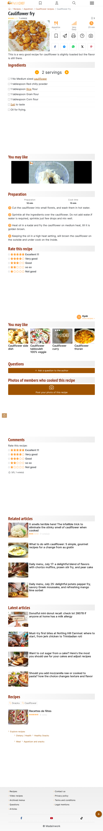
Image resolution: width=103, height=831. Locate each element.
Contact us (60, 791)
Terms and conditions (65, 800)
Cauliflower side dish (18, 347)
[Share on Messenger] (64, 46)
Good (28, 262)
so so (28, 267)
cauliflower (40, 78)
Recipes (13, 791)
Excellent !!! (32, 254)
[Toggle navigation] (91, 3)
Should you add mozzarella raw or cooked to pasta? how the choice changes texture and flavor (61, 675)
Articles (13, 809)
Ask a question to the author (52, 370)
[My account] (57, 3)
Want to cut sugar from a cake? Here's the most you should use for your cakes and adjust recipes (60, 655)
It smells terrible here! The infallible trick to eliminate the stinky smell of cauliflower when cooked (58, 527)
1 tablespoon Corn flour (24, 99)
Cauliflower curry (59, 347)
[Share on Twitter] (82, 46)
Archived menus (17, 800)
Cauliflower (31, 703)
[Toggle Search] (74, 3)
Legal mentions (62, 804)
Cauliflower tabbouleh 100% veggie (38, 349)
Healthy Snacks (41, 735)
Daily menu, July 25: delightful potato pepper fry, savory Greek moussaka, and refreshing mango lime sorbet (60, 587)
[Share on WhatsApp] (73, 46)
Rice (29, 89)
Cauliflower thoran (81, 347)
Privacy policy (61, 796)
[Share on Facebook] (55, 46)
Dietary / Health (23, 735)
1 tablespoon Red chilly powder (29, 83)
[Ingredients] (4, 415)
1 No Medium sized (29, 78)
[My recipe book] (40, 3)
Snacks (16, 703)
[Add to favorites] (56, 36)
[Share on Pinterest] (91, 46)
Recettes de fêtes (40, 711)
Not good (30, 271)
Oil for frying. (18, 109)
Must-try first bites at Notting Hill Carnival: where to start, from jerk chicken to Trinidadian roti (62, 635)
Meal (18, 741)
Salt (13, 104)
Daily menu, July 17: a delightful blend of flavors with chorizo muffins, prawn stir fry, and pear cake (61, 566)
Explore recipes (17, 731)
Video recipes (16, 796)
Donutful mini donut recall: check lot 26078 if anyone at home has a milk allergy (57, 615)
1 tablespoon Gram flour (25, 94)
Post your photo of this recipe (51, 392)
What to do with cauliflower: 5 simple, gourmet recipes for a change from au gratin (58, 546)
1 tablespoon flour (24, 89)
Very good (31, 258)
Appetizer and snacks (34, 741)
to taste (18, 104)
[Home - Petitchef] (9, 9)
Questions (14, 804)
